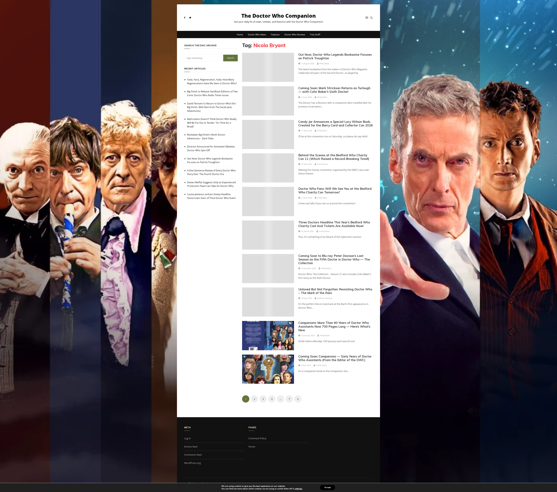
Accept (327, 487)
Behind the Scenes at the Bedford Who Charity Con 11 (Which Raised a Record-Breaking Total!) (333, 157)
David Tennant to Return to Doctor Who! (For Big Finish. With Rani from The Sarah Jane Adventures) (211, 107)
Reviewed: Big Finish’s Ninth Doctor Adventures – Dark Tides (206, 136)
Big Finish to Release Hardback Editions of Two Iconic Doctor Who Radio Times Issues (212, 93)
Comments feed (193, 454)
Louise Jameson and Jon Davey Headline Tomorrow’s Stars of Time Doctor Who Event (211, 196)
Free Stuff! (315, 34)
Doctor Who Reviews (294, 34)
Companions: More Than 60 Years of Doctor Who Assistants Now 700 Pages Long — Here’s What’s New (334, 326)
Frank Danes (322, 164)
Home (240, 34)
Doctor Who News (257, 34)
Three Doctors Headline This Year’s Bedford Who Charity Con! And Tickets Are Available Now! (334, 224)
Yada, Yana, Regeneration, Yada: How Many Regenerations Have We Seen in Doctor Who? (212, 81)
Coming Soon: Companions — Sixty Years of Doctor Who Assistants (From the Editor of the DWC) (335, 358)
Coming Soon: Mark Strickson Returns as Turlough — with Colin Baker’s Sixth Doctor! (334, 90)
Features (275, 34)
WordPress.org (192, 463)
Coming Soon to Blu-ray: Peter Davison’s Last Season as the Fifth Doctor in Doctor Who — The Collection (334, 259)
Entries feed (190, 446)
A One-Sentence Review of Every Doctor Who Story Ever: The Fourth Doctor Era (211, 172)
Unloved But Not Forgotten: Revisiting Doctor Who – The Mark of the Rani (335, 291)
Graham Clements (325, 298)
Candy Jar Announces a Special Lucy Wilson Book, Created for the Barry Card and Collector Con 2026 (335, 123)
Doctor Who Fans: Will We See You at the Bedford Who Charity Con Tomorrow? (335, 190)
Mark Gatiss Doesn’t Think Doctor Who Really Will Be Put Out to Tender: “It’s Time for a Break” (211, 122)
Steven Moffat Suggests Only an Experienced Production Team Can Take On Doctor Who (211, 184)
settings (298, 489)
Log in (187, 438)
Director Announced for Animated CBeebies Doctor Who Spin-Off (211, 148)
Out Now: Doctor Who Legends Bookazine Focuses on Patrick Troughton (210, 160)
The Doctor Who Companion (278, 15)
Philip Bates (324, 63)
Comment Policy (257, 438)
